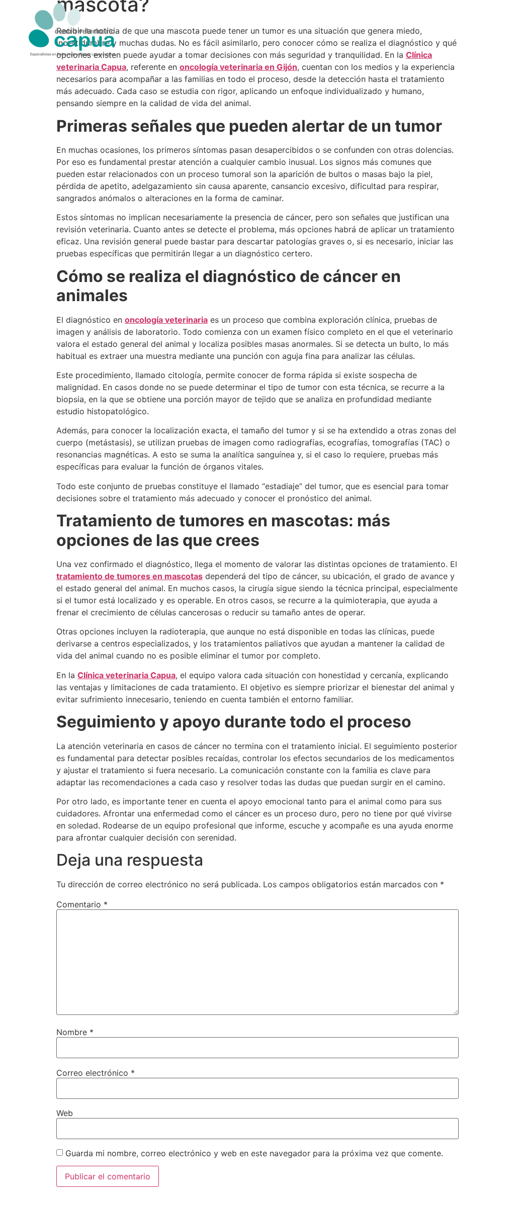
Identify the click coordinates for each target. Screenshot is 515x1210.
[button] (476, 25)
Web (64, 1113)
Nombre (75, 1032)
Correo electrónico (95, 1073)
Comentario (82, 904)
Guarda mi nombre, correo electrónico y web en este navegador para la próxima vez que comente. (254, 1153)
